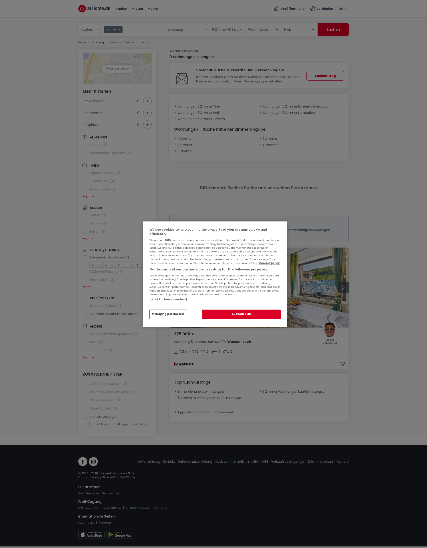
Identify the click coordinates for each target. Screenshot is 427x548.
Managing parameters (168, 314)
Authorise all (241, 314)
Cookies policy (269, 263)
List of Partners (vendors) (168, 299)
